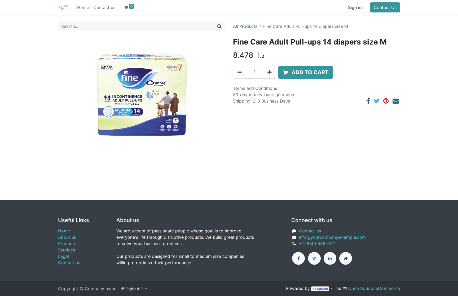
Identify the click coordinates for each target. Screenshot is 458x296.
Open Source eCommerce (374, 288)
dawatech (320, 289)
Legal (63, 256)
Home (64, 230)
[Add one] (269, 72)
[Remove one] (239, 72)
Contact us (69, 262)
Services (66, 250)
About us (67, 237)
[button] (305, 72)
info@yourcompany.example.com (332, 237)
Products (67, 243)
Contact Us (385, 7)
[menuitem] (83, 7)
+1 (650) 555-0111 (317, 243)
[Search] (219, 26)
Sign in (355, 7)
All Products (245, 26)
